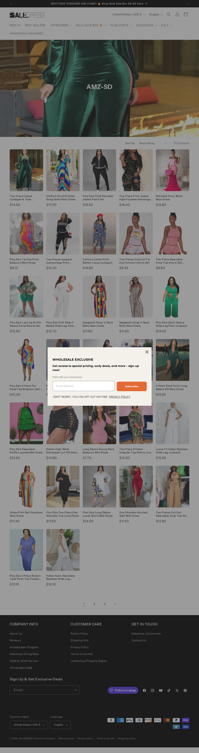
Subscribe (131, 386)
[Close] (147, 352)
